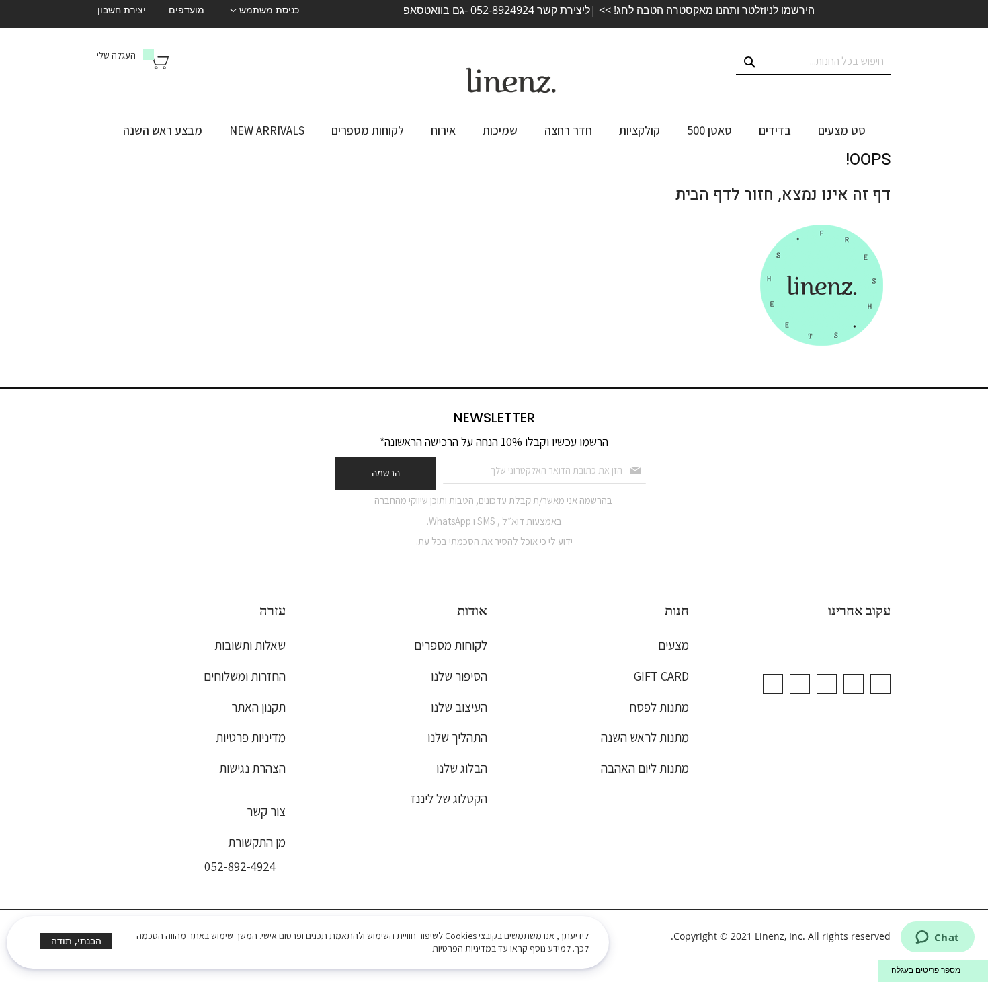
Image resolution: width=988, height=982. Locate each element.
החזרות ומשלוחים (245, 676)
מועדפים (186, 10)
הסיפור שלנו (459, 676)
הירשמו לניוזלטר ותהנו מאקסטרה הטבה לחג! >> (705, 10)
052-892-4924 (240, 866)
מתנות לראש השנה (645, 737)
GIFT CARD (661, 676)
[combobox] (813, 61)
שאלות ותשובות (250, 645)
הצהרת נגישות (252, 768)
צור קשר (266, 811)
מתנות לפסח (659, 707)
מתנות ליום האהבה (645, 768)
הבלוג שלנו (461, 768)
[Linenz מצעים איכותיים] (511, 80)
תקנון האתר (258, 707)
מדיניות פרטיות (251, 737)
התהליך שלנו (457, 737)
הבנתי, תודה (76, 940)
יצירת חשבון (121, 10)
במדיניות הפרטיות (464, 948)
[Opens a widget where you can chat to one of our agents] (937, 938)
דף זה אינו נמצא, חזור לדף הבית (783, 194)
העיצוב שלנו (459, 707)
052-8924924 (502, 10)
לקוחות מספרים (450, 645)
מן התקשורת (257, 842)
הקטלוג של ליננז (449, 798)
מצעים (673, 645)
